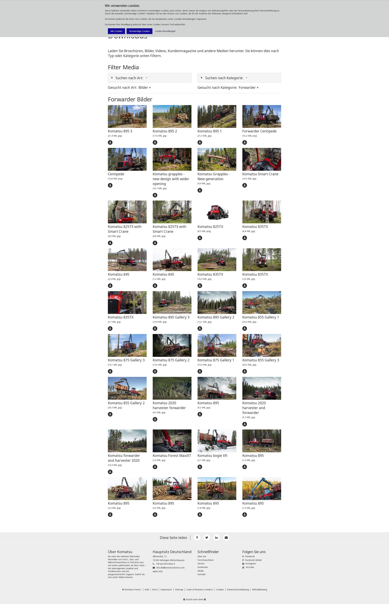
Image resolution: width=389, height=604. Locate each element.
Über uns (202, 556)
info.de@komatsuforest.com (170, 567)
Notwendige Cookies (139, 31)
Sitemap (179, 589)
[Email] (226, 538)
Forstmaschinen (205, 560)
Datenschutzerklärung (238, 589)
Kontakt (202, 574)
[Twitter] (207, 538)
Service (201, 563)
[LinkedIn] (216, 538)
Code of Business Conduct (199, 589)
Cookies (220, 589)
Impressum (166, 589)
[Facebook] (197, 538)
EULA (154, 589)
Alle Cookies (116, 31)
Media (201, 570)
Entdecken (203, 567)
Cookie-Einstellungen (165, 31)
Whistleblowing (259, 589)
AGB (147, 589)
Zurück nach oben (194, 599)
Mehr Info (158, 571)
